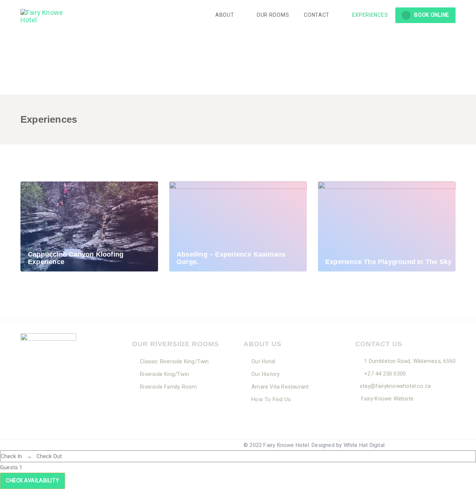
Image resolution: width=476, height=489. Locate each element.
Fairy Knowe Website (387, 398)
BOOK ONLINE (431, 15)
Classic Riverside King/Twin (174, 361)
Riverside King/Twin (164, 374)
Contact (317, 15)
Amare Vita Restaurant (280, 386)
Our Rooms (273, 15)
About (225, 15)
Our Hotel (263, 361)
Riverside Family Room (168, 386)
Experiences (370, 15)
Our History (265, 374)
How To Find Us (271, 399)
